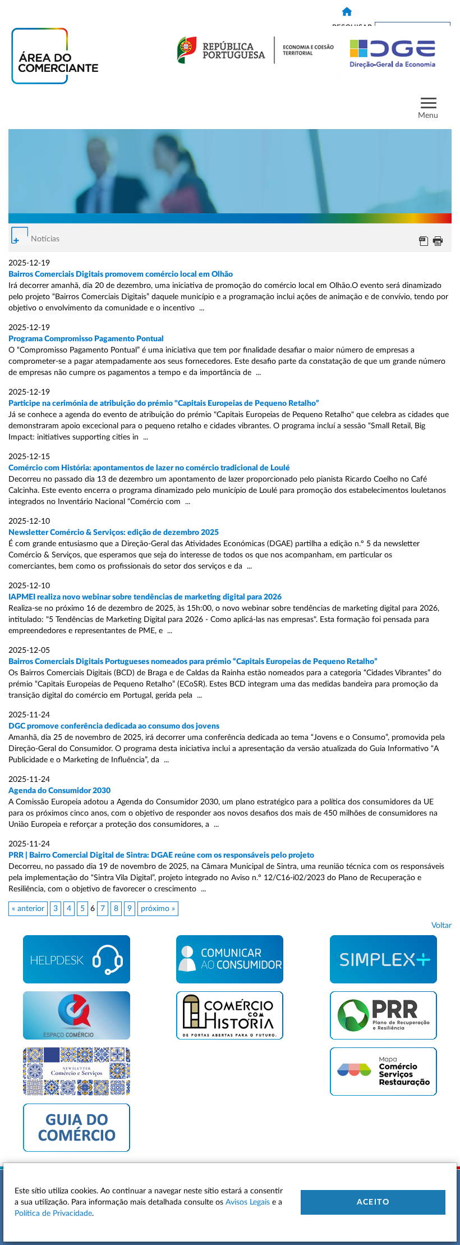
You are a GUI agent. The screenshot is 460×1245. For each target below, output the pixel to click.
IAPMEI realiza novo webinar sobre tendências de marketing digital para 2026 (145, 597)
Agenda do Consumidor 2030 (59, 791)
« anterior (28, 909)
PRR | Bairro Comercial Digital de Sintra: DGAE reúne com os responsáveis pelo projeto (161, 855)
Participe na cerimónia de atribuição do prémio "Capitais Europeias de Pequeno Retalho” (163, 404)
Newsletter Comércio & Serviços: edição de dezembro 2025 (113, 533)
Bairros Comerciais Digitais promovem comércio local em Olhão (120, 274)
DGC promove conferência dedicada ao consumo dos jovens (114, 726)
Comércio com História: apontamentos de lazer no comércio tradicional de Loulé (150, 468)
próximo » (158, 909)
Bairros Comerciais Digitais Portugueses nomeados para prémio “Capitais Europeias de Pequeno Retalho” (193, 662)
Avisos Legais (248, 1202)
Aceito (373, 1202)
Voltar (441, 926)
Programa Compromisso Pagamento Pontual (86, 339)
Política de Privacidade (53, 1213)
